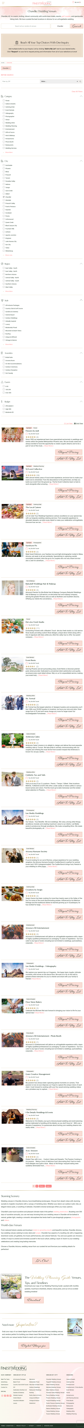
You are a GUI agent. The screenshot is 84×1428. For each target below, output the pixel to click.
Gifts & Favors (9, 132)
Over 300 (8, 393)
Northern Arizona (10, 274)
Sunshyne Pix (31, 545)
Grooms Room (10, 360)
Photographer (9, 116)
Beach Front (16, 1382)
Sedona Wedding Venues (53, 1408)
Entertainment (10, 129)
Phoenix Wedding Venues (53, 1398)
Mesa (7, 172)
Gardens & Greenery (11, 312)
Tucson (7, 178)
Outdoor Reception (11, 370)
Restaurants (9, 145)
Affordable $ (9, 406)
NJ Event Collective (34, 469)
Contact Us (4, 1387)
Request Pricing (68, 452)
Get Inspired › (77, 1303)
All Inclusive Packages (12, 305)
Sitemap (31, 1425)
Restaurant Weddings (35, 1390)
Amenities (8, 353)
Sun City (8, 244)
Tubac (7, 248)
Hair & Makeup (10, 135)
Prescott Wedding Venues (53, 1400)
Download (33, 1300)
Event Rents (31, 660)
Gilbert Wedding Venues (52, 1384)
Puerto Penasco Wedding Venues (55, 1403)
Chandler (6, 68)
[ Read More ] (48, 446)
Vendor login (48, 1425)
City (6, 161)
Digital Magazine (33, 1346)
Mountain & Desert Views (13, 331)
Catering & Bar (10, 107)
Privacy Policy (21, 1425)
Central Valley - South (12, 281)
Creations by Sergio (34, 890)
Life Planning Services (72, 1398)
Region (7, 263)
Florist (7, 101)
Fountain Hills (9, 229)
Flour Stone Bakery (34, 1002)
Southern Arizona (10, 284)
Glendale (8, 200)
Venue (7, 120)
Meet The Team (5, 1379)
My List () (78, 2)
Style (6, 300)
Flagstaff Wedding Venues (53, 1382)
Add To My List (69, 458)
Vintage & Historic (11, 340)
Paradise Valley (10, 181)
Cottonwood (9, 219)
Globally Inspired (10, 321)
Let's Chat (41, 1261)
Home (3, 62)
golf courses (66, 16)
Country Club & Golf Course (14, 308)
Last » (49, 1186)
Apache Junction (10, 235)
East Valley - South (11, 268)
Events (39, 1425)
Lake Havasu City (10, 241)
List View (69, 423)
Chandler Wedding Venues (53, 1379)
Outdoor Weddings (11, 318)
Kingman (8, 238)
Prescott (8, 175)
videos (6, 1220)
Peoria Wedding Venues (52, 1395)
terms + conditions (7, 1425)
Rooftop (8, 334)
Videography (9, 113)
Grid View (79, 423)
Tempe (7, 187)
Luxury (7, 324)
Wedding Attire (10, 123)
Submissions (4, 1384)
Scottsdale (8, 165)
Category (8, 96)
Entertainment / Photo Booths (74, 1387)
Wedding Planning (11, 126)
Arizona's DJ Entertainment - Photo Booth (43, 1036)
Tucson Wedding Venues (53, 1414)
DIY (14, 1387)
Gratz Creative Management (38, 1074)
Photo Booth (9, 142)
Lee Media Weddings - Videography (41, 966)
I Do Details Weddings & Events (39, 1112)
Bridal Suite (9, 357)
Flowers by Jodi (32, 431)
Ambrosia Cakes (33, 737)
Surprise (8, 210)
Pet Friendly (9, 373)
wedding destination (60, 1212)
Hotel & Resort (10, 315)
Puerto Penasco (10, 206)
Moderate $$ (9, 412)
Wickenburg (9, 251)
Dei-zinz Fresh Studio (35, 622)
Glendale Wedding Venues (53, 1387)
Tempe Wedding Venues (53, 1411)
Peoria (7, 216)
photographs (75, 1217)
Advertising (4, 1382)
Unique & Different (11, 337)
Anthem (7, 232)
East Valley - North (11, 271)
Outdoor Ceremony (11, 367)
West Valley (9, 287)
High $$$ (8, 409)
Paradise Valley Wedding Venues (55, 1392)
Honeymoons (9, 139)
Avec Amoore (32, 1150)
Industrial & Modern (18, 1400)
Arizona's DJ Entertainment (37, 928)
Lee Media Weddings (35, 813)
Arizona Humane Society (36, 851)
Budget (7, 401)
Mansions (32, 1379)
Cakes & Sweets (10, 104)
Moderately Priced (11, 327)
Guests (7, 382)
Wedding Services (10, 148)
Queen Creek (9, 222)
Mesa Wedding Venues (52, 1390)
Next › (42, 1186)
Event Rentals (9, 110)
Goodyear (8, 213)
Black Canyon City (11, 225)
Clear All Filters (77, 91)
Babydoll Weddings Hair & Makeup (41, 584)
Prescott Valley (10, 203)
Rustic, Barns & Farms (35, 1395)
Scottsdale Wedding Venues (54, 1406)
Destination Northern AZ (20, 1390)
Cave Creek (8, 191)
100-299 (8, 389)
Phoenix (8, 168)
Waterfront (32, 1403)
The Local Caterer (33, 507)
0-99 (6, 386)
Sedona (7, 184)
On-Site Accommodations (13, 364)
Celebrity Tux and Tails (35, 775)
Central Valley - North (12, 278)
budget (37, 1233)
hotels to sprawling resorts (42, 1230)
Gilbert (7, 194)
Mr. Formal (30, 698)
